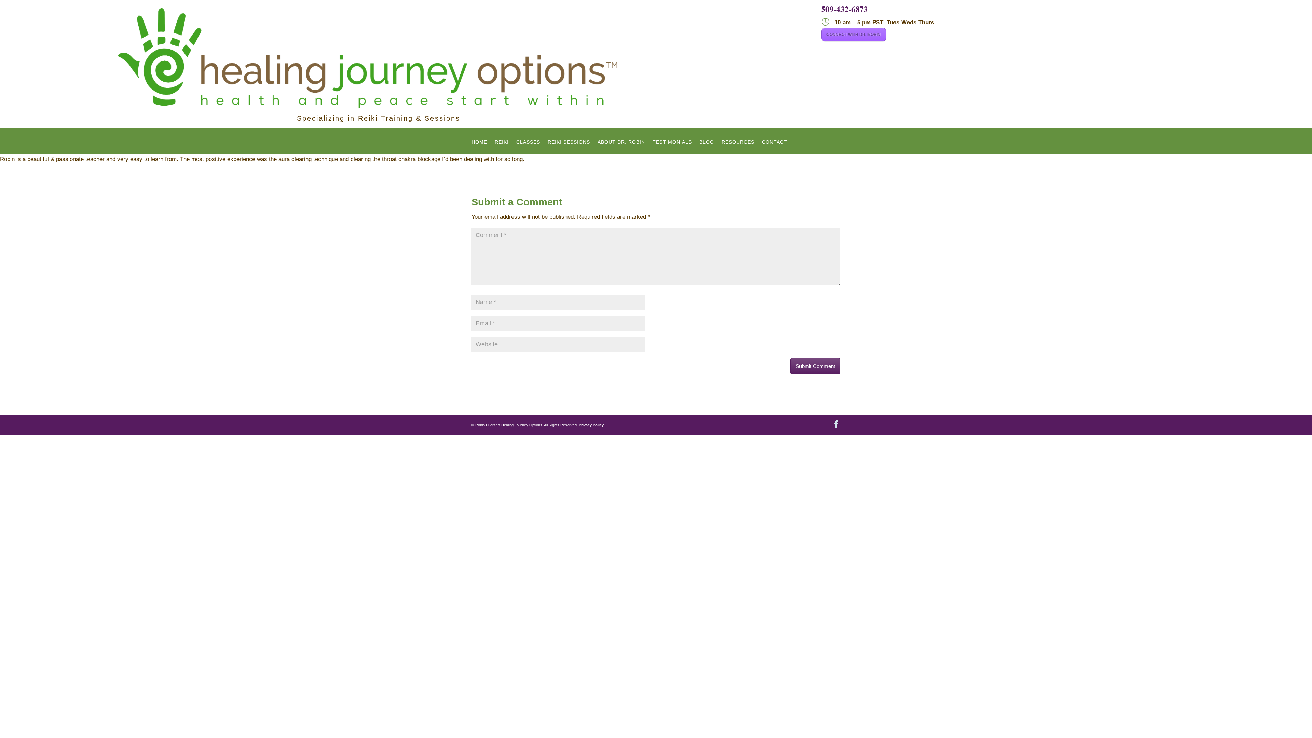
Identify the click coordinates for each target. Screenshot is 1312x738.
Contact (774, 142)
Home (479, 142)
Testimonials (672, 142)
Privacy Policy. (591, 425)
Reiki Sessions (569, 142)
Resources (738, 142)
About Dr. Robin (621, 142)
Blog (706, 142)
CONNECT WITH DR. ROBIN (853, 34)
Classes (528, 142)
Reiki (502, 142)
